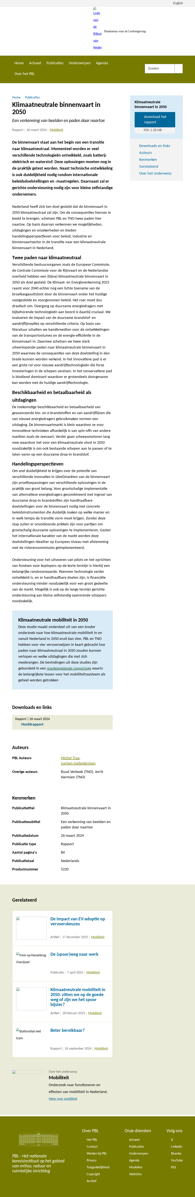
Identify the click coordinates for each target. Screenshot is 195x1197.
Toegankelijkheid (98, 1167)
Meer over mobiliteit (63, 1099)
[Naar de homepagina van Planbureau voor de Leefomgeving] (97, 31)
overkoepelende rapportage (69, 668)
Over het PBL (24, 74)
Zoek (179, 68)
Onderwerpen (80, 63)
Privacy (92, 1160)
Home (19, 63)
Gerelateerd (148, 167)
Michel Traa (70, 758)
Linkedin (176, 1147)
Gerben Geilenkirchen (78, 763)
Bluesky (176, 1154)
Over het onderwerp (155, 174)
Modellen (135, 1167)
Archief (92, 1181)
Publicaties (54, 63)
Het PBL (92, 1140)
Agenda (102, 63)
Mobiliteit (56, 130)
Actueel (35, 63)
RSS (173, 1167)
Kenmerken (148, 160)
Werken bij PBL (97, 1154)
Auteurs (145, 153)
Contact (92, 1147)
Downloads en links (154, 146)
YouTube (177, 1160)
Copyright (93, 1174)
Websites (135, 1174)
